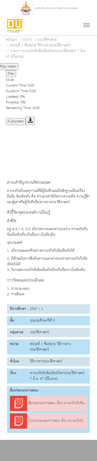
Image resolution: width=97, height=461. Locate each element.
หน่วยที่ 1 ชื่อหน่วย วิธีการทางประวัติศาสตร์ (40, 45)
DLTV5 (27, 39)
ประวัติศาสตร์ (47, 39)
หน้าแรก (11, 39)
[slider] (38, 64)
